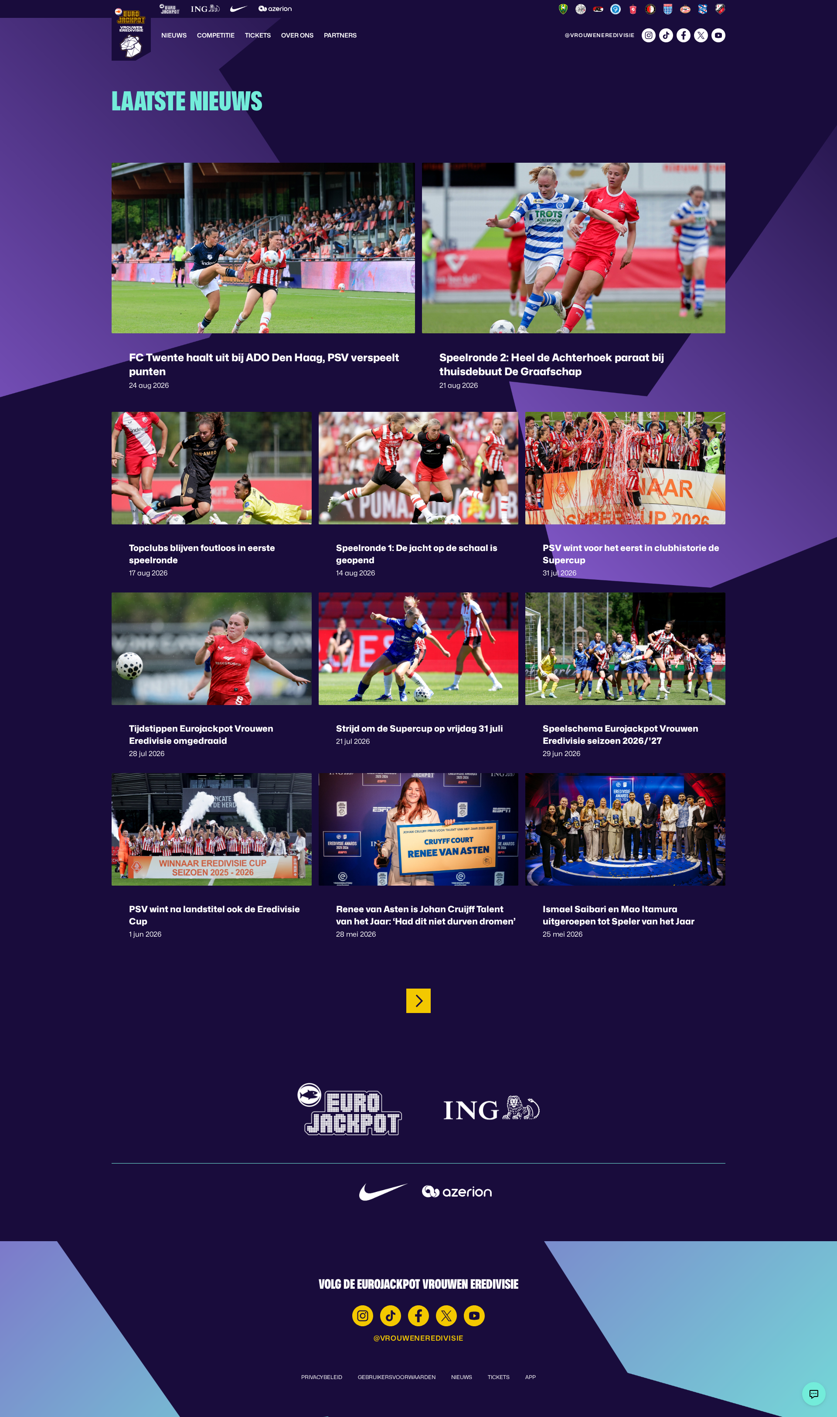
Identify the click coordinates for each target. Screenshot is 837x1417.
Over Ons (297, 35)
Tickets (258, 35)
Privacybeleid (321, 1377)
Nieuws (174, 35)
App (530, 1377)
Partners (340, 35)
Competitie (216, 35)
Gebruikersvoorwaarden (397, 1377)
